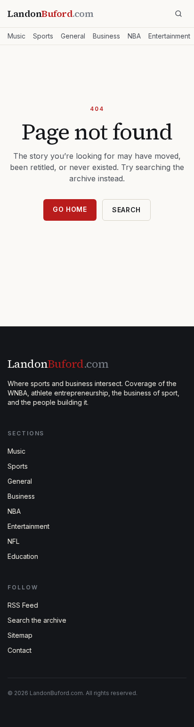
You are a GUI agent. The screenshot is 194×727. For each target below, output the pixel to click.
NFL (13, 541)
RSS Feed (23, 605)
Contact (20, 650)
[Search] (178, 14)
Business (106, 36)
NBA (134, 36)
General (73, 36)
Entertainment (169, 36)
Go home (70, 209)
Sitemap (20, 635)
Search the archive (37, 620)
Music (16, 36)
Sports (43, 36)
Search (126, 210)
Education (23, 556)
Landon (58, 363)
